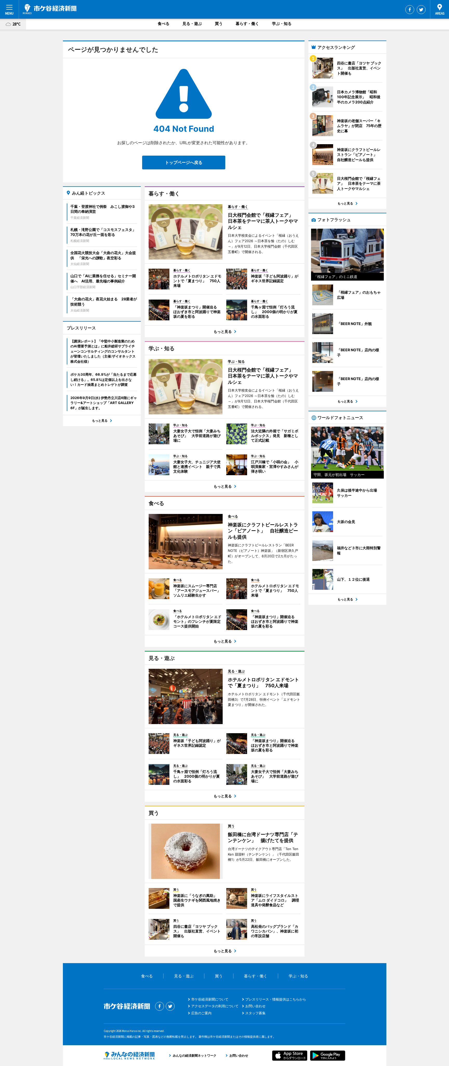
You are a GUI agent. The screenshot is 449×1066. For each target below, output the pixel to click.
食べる (163, 23)
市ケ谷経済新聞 (49, 9)
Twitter (421, 9)
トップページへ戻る (183, 162)
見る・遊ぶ (192, 23)
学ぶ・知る (282, 23)
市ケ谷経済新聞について (209, 999)
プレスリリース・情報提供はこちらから (275, 999)
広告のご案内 (201, 1013)
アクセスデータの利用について (215, 1006)
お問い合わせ (255, 1006)
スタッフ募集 (255, 1013)
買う (219, 23)
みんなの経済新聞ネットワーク (129, 1056)
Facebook (409, 9)
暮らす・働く (247, 23)
